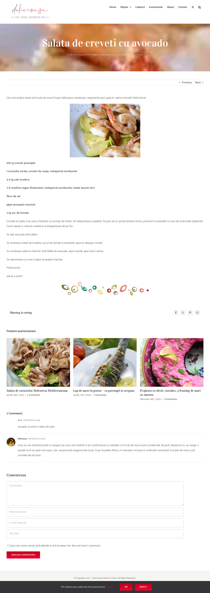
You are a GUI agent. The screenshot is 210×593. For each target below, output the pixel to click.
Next (198, 82)
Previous (187, 82)
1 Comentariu (170, 399)
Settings (110, 587)
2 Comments (33, 395)
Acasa (80, 55)
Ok (126, 587)
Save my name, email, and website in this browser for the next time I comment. (55, 545)
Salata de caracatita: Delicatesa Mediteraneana (38, 362)
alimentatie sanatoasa (104, 55)
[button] (199, 7)
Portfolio (88, 55)
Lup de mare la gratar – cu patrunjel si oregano (105, 362)
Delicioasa (22, 438)
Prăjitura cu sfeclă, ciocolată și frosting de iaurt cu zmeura (171, 362)
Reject (143, 587)
